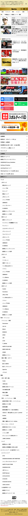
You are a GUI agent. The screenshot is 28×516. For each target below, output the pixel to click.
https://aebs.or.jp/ (4, 505)
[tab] (13, 12)
